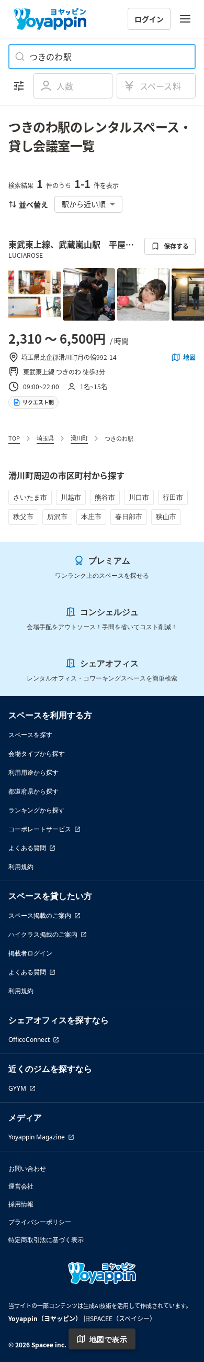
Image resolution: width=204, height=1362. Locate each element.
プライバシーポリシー (39, 1221)
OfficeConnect (29, 1039)
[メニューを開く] (185, 18)
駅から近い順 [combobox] (84, 204)
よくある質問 (27, 847)
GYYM (17, 1088)
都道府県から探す (33, 791)
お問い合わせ (27, 1168)
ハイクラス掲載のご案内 (42, 934)
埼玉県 (45, 438)
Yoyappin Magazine (36, 1137)
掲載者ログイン (30, 953)
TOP (14, 438)
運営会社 (20, 1186)
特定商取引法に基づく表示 (46, 1239)
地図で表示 (108, 1339)
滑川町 (79, 438)
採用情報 (20, 1204)
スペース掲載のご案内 (39, 915)
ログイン (149, 19)
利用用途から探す (33, 772)
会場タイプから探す (36, 753)
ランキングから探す (36, 810)
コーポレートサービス (39, 829)
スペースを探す (30, 734)
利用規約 (20, 866)
